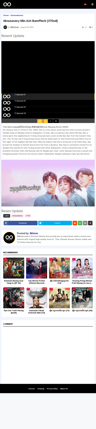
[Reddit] (75, 223)
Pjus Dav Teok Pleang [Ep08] (14, 312)
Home (5, 15)
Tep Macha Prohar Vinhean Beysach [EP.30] (36, 282)
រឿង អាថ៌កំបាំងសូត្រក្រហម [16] (59, 282)
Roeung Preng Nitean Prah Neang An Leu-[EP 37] (82, 282)
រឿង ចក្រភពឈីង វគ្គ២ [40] (82, 311)
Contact (31, 389)
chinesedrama (16, 15)
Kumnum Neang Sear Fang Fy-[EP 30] (13, 282)
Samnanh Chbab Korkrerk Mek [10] (36, 312)
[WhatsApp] (80, 223)
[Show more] (90, 223)
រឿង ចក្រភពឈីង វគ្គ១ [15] (59, 311)
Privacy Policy (52, 389)
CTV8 (28, 216)
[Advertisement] (48, 410)
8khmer (34, 233)
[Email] (85, 223)
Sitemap (41, 389)
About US (64, 389)
